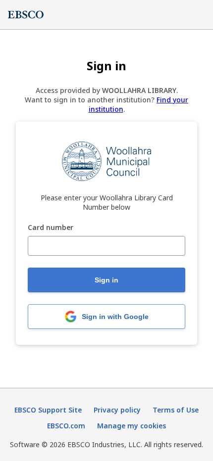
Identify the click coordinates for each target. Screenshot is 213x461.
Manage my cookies (131, 425)
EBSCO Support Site (48, 410)
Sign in (106, 280)
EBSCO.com (66, 425)
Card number (50, 228)
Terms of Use (176, 410)
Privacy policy (117, 410)
